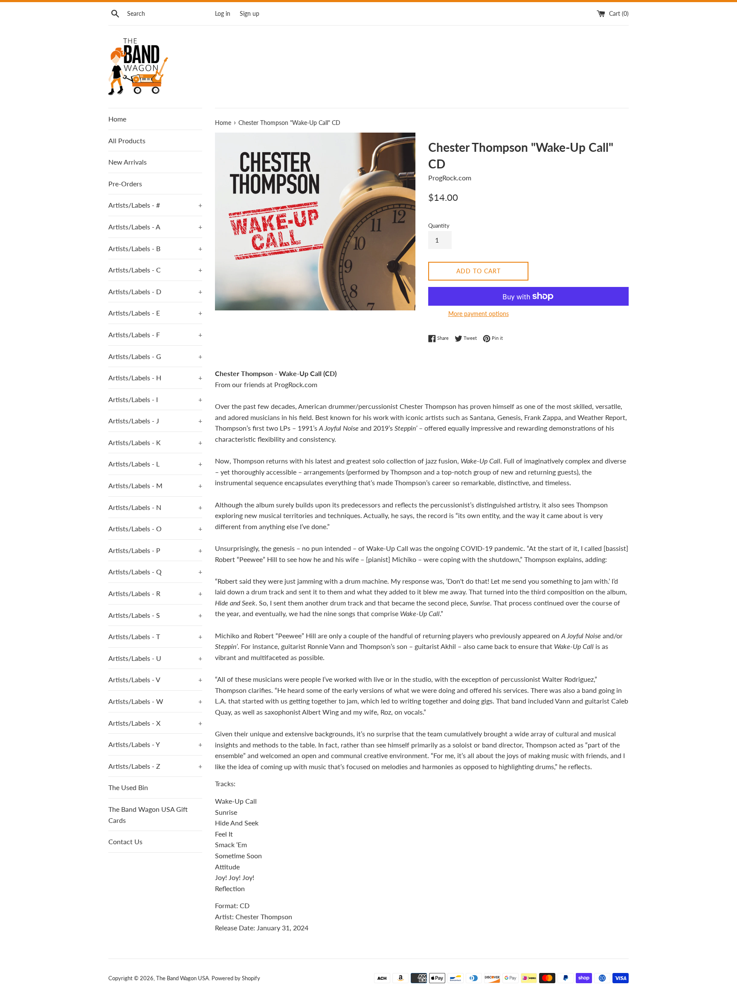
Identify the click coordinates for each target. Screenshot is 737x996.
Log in (222, 13)
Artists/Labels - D (155, 291)
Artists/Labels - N (155, 507)
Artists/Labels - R (155, 593)
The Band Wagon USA (182, 978)
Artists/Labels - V (155, 679)
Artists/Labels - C (155, 270)
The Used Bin (128, 787)
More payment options (478, 313)
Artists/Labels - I (155, 399)
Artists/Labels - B (155, 248)
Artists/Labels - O (155, 528)
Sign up (249, 13)
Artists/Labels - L (155, 464)
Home (117, 119)
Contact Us (125, 841)
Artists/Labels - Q (155, 571)
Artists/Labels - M (155, 485)
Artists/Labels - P (155, 550)
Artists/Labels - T (155, 636)
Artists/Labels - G (155, 356)
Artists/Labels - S (155, 615)
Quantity (439, 225)
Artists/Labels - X (155, 723)
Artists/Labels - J (155, 421)
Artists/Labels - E (155, 313)
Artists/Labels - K (155, 442)
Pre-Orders (125, 184)
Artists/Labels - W (155, 701)
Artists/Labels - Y (155, 744)
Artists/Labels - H (155, 378)
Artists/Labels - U (155, 658)
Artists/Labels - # (155, 205)
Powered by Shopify (236, 978)
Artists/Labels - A (155, 227)
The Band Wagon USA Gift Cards (148, 814)
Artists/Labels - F (155, 334)
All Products (126, 140)
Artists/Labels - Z (155, 766)
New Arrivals (127, 162)
